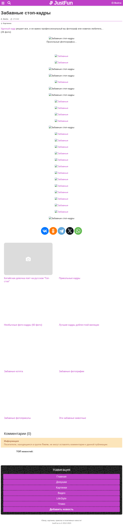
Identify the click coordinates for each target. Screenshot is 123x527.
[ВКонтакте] (45, 231)
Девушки (61, 482)
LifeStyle (61, 498)
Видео (61, 493)
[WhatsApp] (78, 231)
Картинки (7, 23)
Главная (61, 476)
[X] (70, 231)
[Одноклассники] (53, 231)
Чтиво (61, 504)
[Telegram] (61, 231)
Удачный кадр (8, 28)
